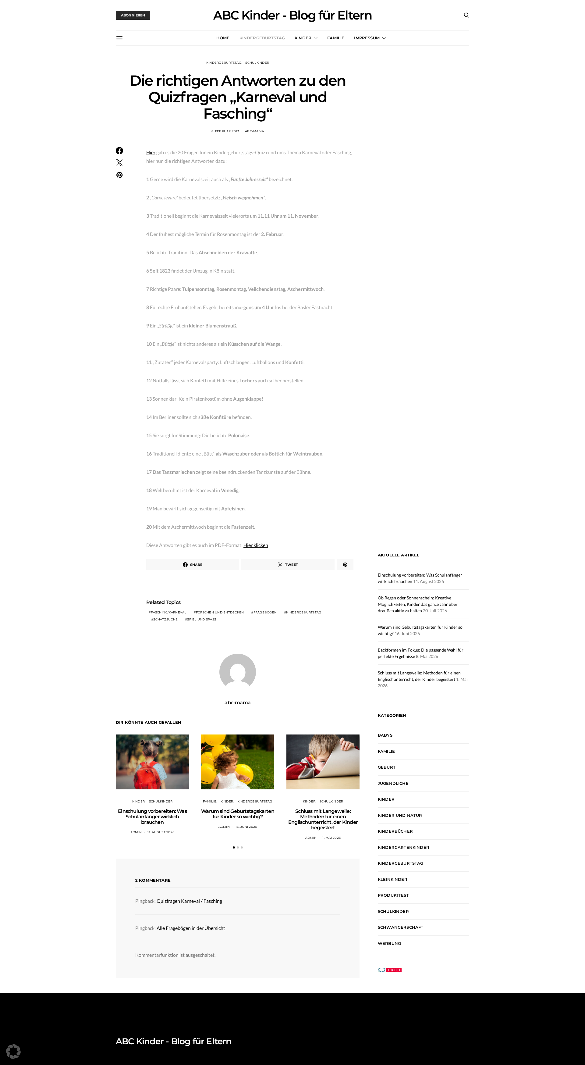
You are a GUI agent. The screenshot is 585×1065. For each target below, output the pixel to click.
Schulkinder (257, 63)
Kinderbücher (395, 831)
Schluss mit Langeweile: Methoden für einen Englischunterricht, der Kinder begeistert (323, 819)
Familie (335, 37)
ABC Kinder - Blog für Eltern (292, 15)
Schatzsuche (165, 619)
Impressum (366, 37)
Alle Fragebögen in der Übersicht (191, 928)
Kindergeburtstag (262, 37)
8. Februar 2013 (225, 131)
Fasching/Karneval (168, 612)
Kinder (303, 37)
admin (136, 832)
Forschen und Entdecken (220, 612)
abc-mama (254, 131)
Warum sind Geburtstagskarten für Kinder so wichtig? (237, 814)
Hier (150, 152)
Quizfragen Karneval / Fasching (189, 901)
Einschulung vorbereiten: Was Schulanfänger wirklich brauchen (152, 816)
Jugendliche (393, 783)
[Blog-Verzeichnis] (390, 969)
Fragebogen (265, 612)
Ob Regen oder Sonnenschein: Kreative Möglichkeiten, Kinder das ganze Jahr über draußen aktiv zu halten (418, 604)
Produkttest (393, 895)
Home (223, 37)
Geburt (386, 767)
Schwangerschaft (400, 927)
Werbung (389, 943)
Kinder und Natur (400, 815)
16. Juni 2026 (246, 827)
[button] (234, 847)
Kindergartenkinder (403, 847)
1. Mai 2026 (331, 838)
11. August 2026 (160, 832)
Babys (385, 735)
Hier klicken (255, 545)
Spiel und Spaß (201, 619)
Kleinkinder (392, 879)
